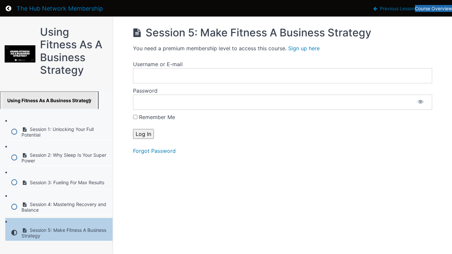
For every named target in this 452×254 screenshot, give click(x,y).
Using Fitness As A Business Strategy (71, 50)
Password (145, 90)
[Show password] (420, 102)
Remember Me (156, 117)
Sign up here (304, 48)
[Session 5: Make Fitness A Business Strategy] (20, 54)
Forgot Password (154, 151)
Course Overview (433, 8)
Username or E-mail (158, 64)
